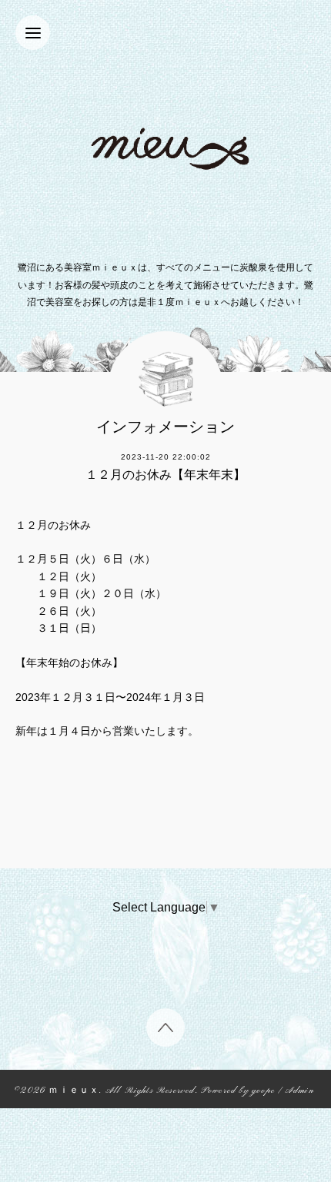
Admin (299, 1091)
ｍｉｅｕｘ (73, 1091)
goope (263, 1091)
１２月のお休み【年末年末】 (165, 474)
